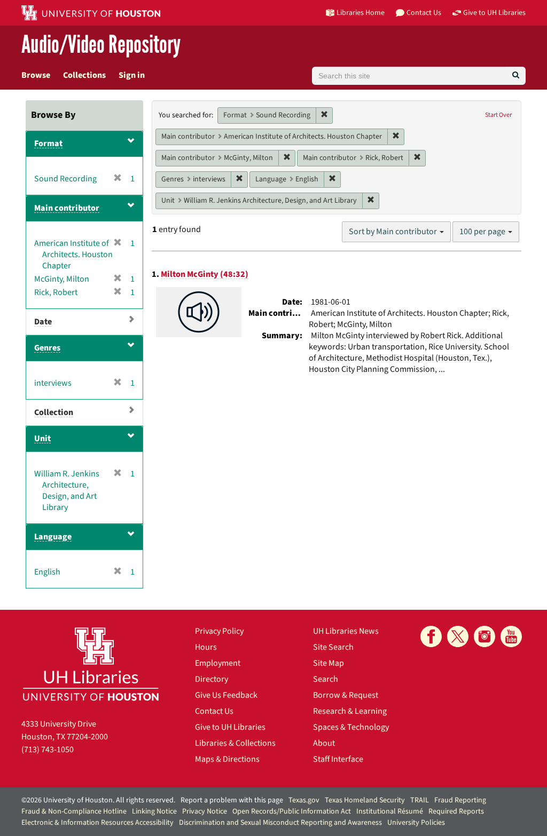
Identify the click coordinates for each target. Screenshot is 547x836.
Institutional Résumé (389, 811)
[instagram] (484, 636)
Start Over (498, 115)
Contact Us (214, 711)
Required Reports (456, 811)
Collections (84, 75)
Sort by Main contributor (394, 231)
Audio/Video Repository (101, 45)
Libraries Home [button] (361, 12)
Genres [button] (47, 348)
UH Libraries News (346, 631)
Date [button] (43, 322)
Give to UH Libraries (230, 727)
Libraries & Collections (235, 743)
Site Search (333, 647)
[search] (516, 76)
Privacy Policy (219, 631)
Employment (217, 663)
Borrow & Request (345, 695)
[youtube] (511, 636)
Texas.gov (303, 800)
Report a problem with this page (232, 800)
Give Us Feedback (226, 695)
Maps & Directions (227, 759)
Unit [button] (42, 438)
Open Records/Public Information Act (291, 811)
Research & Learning (350, 711)
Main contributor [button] (66, 208)
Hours (206, 647)
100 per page (483, 231)
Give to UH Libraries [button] (494, 12)
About (324, 743)
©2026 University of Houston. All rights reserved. (98, 800)
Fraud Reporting (460, 800)
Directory (211, 679)
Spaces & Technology (351, 727)
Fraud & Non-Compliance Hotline (74, 811)
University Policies (416, 822)
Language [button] (53, 537)
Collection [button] (53, 412)
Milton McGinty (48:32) (204, 274)
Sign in (132, 75)
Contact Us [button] (424, 12)
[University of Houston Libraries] (90, 664)
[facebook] (431, 636)
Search (325, 679)
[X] (457, 636)
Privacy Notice (204, 811)
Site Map (328, 663)
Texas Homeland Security (365, 800)
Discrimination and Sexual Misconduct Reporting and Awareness (280, 822)
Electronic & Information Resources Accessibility (97, 822)
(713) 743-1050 (47, 749)
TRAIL (419, 800)
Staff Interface (338, 759)
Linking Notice (154, 811)
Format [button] (48, 143)
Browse (35, 75)
